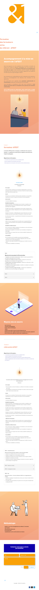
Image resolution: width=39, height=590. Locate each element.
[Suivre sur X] (32, 587)
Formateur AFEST (19, 182)
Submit (32, 567)
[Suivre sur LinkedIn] (34, 587)
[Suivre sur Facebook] (29, 587)
